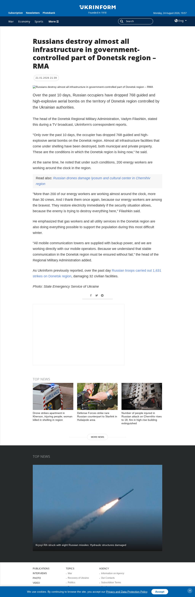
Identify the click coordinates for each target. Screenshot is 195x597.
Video (36, 583)
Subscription (15, 12)
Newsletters (33, 12)
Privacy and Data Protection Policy (126, 591)
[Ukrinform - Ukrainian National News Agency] (97, 7)
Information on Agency (112, 573)
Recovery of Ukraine (78, 578)
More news (97, 437)
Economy (24, 21)
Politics (71, 582)
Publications (41, 568)
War (11, 21)
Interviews (40, 573)
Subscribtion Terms (111, 582)
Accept (159, 591)
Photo (37, 578)
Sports (39, 21)
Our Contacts (108, 578)
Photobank (49, 12)
